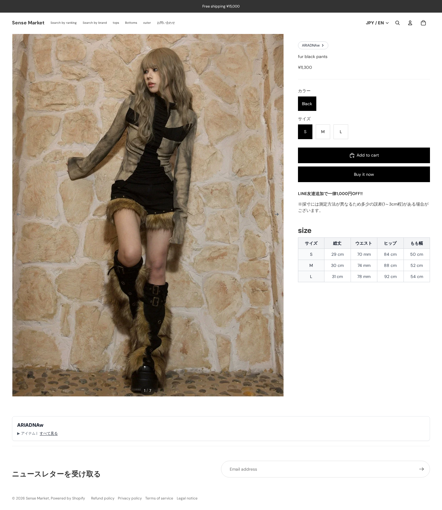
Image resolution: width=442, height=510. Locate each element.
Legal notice (187, 498)
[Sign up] (421, 469)
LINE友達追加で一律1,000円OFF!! (330, 193)
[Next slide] (279, 215)
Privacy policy (130, 498)
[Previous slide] (17, 215)
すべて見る (49, 433)
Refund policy (103, 498)
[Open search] (397, 22)
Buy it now (364, 174)
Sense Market (37, 498)
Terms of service (159, 498)
